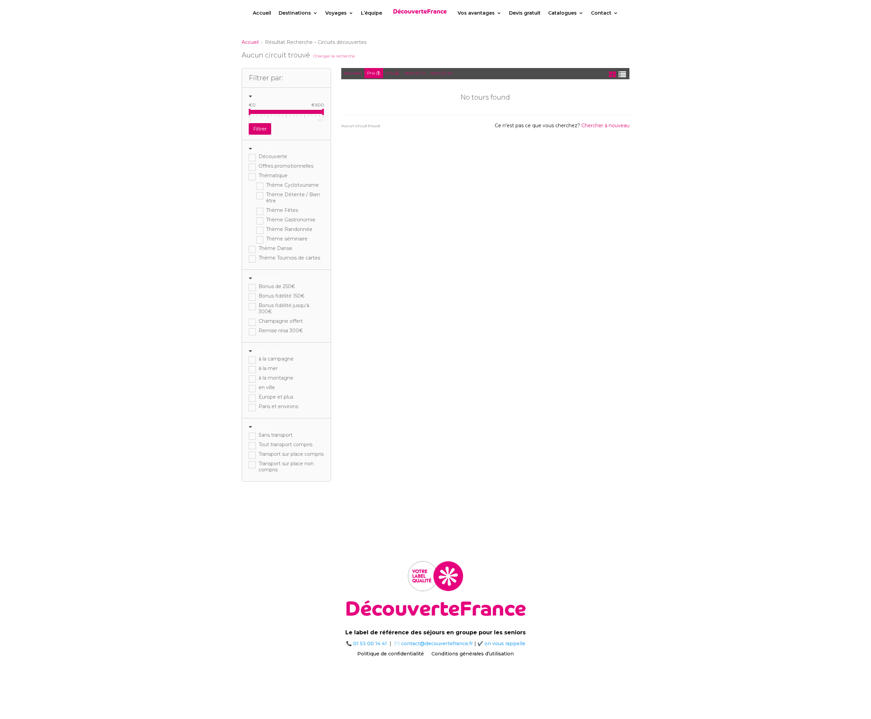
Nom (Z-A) (441, 73)
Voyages (336, 13)
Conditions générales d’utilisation (472, 653)
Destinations (295, 13)
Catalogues (562, 13)
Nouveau (353, 73)
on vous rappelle (504, 643)
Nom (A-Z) (415, 73)
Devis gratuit (525, 13)
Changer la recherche (334, 55)
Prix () (373, 73)
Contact (601, 13)
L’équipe (371, 13)
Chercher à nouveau (605, 125)
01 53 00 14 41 (370, 643)
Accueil (262, 13)
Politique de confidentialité (390, 653)
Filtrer (260, 129)
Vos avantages (476, 13)
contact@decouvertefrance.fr (437, 643)
